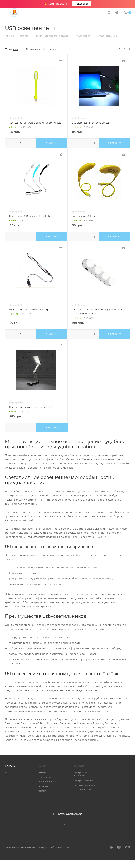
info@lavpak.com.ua (69, 813)
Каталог (11, 765)
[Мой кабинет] (116, 13)
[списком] (124, 49)
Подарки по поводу (84, 780)
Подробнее (82, 3)
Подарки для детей (84, 785)
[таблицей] (129, 49)
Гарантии (43, 786)
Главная (42, 772)
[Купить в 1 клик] (61, 61)
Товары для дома (82, 789)
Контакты (43, 790)
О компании (44, 777)
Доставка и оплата (48, 781)
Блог (8, 772)
